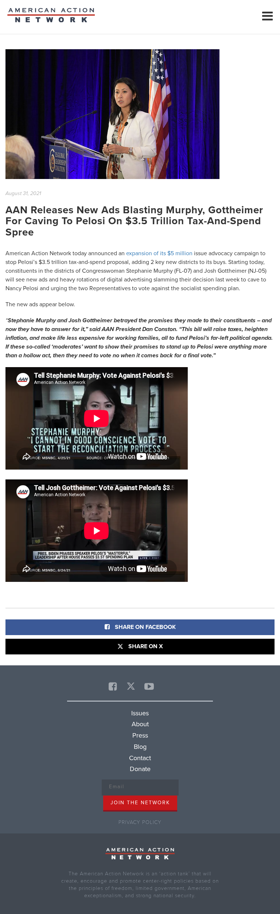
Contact (140, 758)
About (140, 724)
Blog (140, 747)
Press (140, 735)
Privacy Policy (140, 822)
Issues (140, 713)
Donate (140, 769)
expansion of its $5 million (159, 253)
